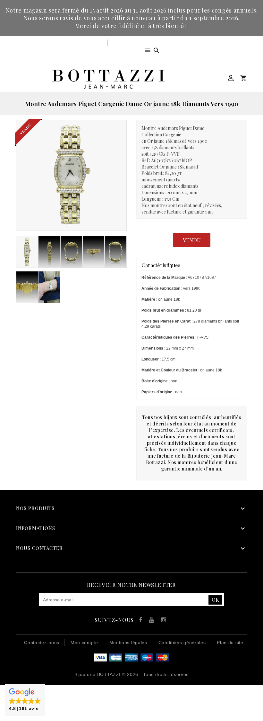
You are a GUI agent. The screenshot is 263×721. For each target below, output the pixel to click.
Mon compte (231, 78)
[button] (25, 700)
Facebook (139, 621)
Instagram (162, 621)
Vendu (192, 240)
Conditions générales (182, 642)
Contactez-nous (41, 642)
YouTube (150, 621)
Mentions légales (128, 642)
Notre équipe (124, 43)
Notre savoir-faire (83, 43)
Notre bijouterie (38, 43)
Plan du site (230, 642)
